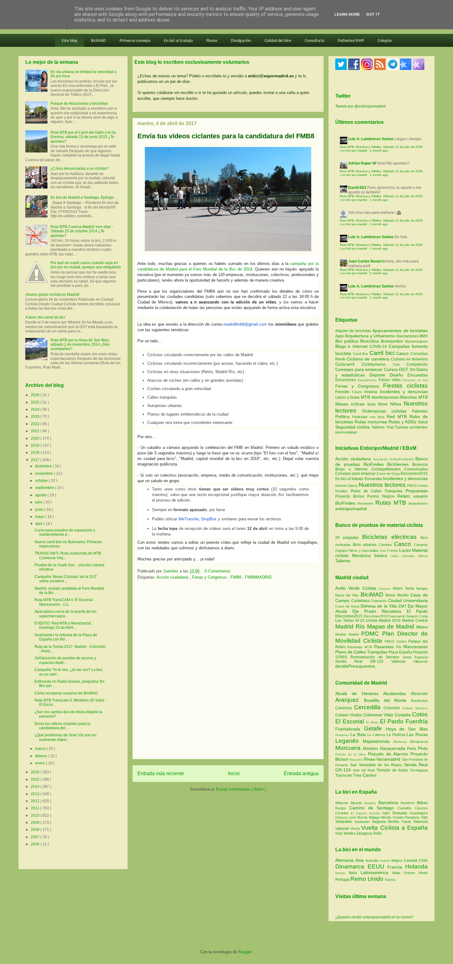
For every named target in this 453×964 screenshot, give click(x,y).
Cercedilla (369, 707)
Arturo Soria (404, 588)
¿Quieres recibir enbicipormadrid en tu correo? (374, 917)
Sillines (423, 556)
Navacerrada (393, 748)
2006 (35, 844)
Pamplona (413, 817)
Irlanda (342, 873)
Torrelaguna (419, 770)
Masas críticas (351, 403)
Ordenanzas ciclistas (387, 411)
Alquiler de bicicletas (353, 331)
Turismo (402, 427)
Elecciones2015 (414, 473)
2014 (35, 786)
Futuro (358, 392)
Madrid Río (351, 626)
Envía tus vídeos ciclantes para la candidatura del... (62, 726)
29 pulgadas (347, 537)
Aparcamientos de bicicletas (400, 330)
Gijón (387, 813)
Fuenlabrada (349, 728)
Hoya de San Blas (407, 728)
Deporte (379, 374)
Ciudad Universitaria (408, 600)
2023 (35, 416)
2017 (35, 460)
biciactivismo (418, 503)
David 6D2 (357, 187)
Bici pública (347, 341)
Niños (397, 403)
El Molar (373, 722)
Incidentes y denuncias (404, 391)
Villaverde (420, 661)
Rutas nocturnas (372, 421)
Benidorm (409, 803)
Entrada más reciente (160, 773)
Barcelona (389, 802)
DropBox (209, 519)
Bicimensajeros (416, 341)
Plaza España (401, 652)
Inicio (234, 773)
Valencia (420, 822)
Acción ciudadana (173, 577)
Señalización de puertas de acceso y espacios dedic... (65, 660)
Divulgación (241, 41)
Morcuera (349, 748)
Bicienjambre (393, 341)
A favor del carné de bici (45, 317)
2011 (35, 808)
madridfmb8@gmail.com (245, 324)
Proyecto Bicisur (350, 496)
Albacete (342, 803)
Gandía (375, 813)
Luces (405, 550)
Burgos (342, 808)
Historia (372, 392)
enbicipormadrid (351, 508)
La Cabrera (376, 735)
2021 (35, 431)
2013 (35, 794)
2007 (35, 837)
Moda (372, 404)
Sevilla (394, 822)
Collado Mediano (415, 708)
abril (39, 524)
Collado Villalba (349, 715)
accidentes (419, 427)
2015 (35, 779)
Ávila (377, 833)
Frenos (392, 550)
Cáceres (421, 808)
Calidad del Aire (277, 41)
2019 (35, 445)
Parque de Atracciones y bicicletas (79, 103)
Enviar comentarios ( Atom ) (241, 789)
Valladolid (342, 828)
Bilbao (422, 803)
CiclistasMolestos (386, 469)
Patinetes (420, 411)
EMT (402, 606)
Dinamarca (351, 866)
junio (39, 509)
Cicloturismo (377, 364)
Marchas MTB (414, 397)
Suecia (390, 879)
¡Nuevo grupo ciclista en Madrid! (52, 294)
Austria (385, 860)
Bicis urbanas (365, 545)
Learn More (347, 14)
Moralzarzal (419, 741)
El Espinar (360, 813)
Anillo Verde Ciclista (357, 588)
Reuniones (365, 503)
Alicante (357, 803)
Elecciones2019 (376, 616)
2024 (35, 409)
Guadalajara (419, 813)
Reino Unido (367, 879)
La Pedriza (396, 735)
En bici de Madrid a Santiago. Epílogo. (83, 197)
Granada (401, 813)
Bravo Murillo (398, 595)
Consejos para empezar (359, 369)
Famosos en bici (415, 380)
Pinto (423, 748)
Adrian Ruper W (362, 163)
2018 (35, 452)
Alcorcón (419, 693)
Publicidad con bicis (369, 417)
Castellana (361, 601)
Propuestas (417, 490)
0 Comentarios (218, 571)
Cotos (420, 714)
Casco (403, 353)
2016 (35, 772)
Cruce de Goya (388, 473)
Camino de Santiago (373, 807)
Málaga (375, 817)
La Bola (359, 734)
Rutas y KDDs (403, 421)
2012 (35, 801)
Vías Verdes (345, 833)
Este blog (69, 41)
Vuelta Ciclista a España (394, 827)
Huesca (342, 817)
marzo (41, 748)
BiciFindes (374, 464)
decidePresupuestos (355, 666)
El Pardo (417, 611)
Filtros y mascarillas (363, 550)
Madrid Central (415, 620)
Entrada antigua (301, 773)
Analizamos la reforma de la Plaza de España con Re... (66, 637)
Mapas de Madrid (391, 626)
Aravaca (386, 588)
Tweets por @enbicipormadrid (360, 106)
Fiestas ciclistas (405, 385)
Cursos (391, 369)
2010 (35, 815)
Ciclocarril (348, 364)
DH (413, 370)
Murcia (363, 817)
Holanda (416, 866)
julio (39, 502)
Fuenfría (417, 721)
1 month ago (379, 150)
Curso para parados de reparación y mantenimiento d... (65, 532)
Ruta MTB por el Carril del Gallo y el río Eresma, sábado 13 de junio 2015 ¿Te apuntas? (83, 137)
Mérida (387, 817)
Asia (360, 860)
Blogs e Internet (352, 346)
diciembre (44, 466)
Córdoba (343, 813)
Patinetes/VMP (351, 41)
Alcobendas (397, 693)
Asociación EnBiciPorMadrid (393, 459)
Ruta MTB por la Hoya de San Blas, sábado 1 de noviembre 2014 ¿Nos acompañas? (80, 344)
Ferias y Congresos (210, 577)
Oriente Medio (416, 873)
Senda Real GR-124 (363, 661)
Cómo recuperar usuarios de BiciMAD (66, 693)
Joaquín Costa (417, 616)
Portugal (342, 879)
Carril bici (382, 353)
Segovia (380, 822)
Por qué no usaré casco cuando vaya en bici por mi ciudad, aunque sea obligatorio (86, 265)
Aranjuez (349, 700)
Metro (422, 626)
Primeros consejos (135, 41)
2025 (35, 402)
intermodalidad (346, 432)
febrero (41, 756)
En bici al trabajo (178, 41)
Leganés (349, 741)
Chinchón (393, 708)
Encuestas (417, 374)
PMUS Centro (417, 485)
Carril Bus (361, 354)
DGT (404, 369)
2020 (35, 438)
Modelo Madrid (348, 634)
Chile (423, 860)
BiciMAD (98, 41)
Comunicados (416, 469)
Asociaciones (408, 336)
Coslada (403, 714)
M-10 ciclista (367, 620)
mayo (40, 517)
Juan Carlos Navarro (366, 261)
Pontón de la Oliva (351, 754)
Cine (399, 364)
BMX (424, 336)
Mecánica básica (369, 555)
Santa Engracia (415, 657)
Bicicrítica (370, 341)
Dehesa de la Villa (379, 606)
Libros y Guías (348, 397)
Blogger (244, 952)
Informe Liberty (346, 485)
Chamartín (379, 601)
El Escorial (350, 721)
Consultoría (314, 41)
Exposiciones (368, 380)
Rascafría (356, 759)
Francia (396, 866)
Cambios (385, 545)
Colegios (384, 41)
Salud (423, 422)
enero (40, 763)
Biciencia (420, 464)
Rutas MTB (390, 502)
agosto (41, 495)
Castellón (406, 808)
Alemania (345, 860)
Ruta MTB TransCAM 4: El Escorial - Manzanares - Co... (65, 602)
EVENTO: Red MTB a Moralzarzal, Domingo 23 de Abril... (63, 625)
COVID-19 (378, 346)
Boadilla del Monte (387, 700)
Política (343, 416)
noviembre (44, 473)
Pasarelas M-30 (360, 647)
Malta (398, 873)
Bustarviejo (419, 700)
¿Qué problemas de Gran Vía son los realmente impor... (65, 737)
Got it (373, 14)
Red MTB (398, 416)
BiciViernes (398, 464)
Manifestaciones (386, 397)
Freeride (343, 392)
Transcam (344, 775)
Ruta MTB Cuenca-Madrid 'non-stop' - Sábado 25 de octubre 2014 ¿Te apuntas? (82, 231)
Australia (372, 860)
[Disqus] (228, 671)
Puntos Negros (380, 496)
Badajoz (371, 803)
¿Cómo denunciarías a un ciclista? (79, 168)
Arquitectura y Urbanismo (370, 335)
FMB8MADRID (258, 577)
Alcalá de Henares (359, 693)
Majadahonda (378, 741)
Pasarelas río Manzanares (401, 646)
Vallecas (402, 661)
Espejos (341, 550)
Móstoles (371, 748)
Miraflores (401, 741)
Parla (412, 748)
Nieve (384, 404)
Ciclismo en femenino (409, 359)
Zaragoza (364, 833)
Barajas (422, 588)
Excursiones (346, 380)
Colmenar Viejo (379, 714)
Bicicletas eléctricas (389, 537)
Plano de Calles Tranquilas (376, 491)
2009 (35, 822)
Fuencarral (397, 616)
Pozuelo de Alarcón (389, 753)
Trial (390, 427)
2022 (35, 424)
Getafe (375, 728)
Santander (363, 822)
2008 (35, 830)
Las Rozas (417, 734)
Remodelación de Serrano (376, 657)
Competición (417, 364)
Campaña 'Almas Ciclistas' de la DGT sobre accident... (66, 579)
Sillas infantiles (402, 556)
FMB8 (237, 577)
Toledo (407, 822)
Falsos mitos (391, 380)
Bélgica (397, 860)
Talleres (378, 427)
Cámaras (421, 545)
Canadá (411, 860)
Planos (211, 41)
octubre (42, 480)
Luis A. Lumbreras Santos (371, 139)
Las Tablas (345, 620)
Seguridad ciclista (353, 427)
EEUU (378, 866)
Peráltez (341, 491)
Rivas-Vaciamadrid (383, 759)
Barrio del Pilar (348, 595)
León (353, 817)
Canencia (344, 708)
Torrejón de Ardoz (393, 770)
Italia (355, 873)
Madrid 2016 (390, 620)
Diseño (398, 374)
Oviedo (399, 817)
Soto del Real (364, 770)
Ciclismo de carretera (369, 358)
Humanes (342, 735)
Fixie (383, 550)
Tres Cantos (365, 775)
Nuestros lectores (382, 485)
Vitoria (355, 828)
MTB (366, 397)
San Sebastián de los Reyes (377, 765)
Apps (340, 336)
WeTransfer (188, 519)
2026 (35, 395)
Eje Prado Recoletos (380, 611)
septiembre (45, 488)
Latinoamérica (376, 872)
